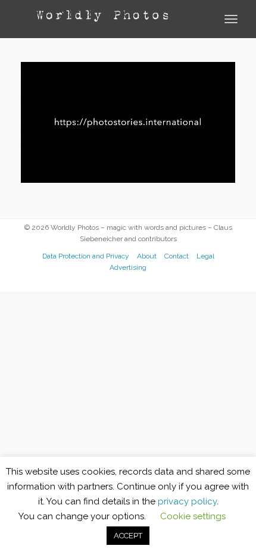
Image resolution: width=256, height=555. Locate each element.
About (147, 256)
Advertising (128, 267)
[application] (128, 122)
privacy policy (187, 501)
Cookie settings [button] (193, 516)
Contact (176, 256)
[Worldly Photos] (101, 16)
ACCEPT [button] (128, 535)
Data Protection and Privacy (85, 256)
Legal (205, 256)
